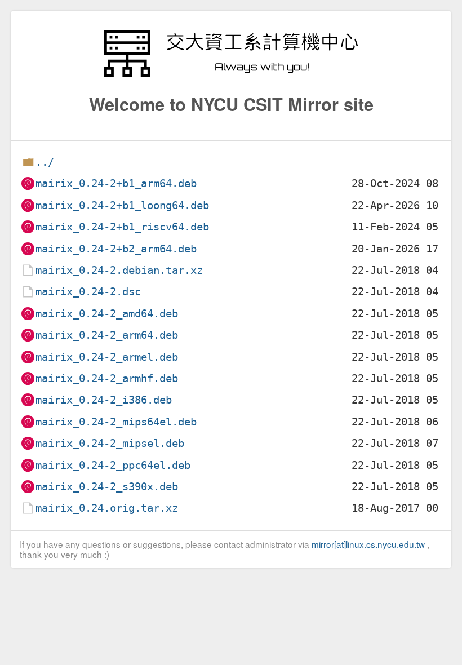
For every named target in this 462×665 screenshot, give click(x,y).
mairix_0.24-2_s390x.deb (106, 486)
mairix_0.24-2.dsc (88, 291)
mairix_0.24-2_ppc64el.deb (112, 465)
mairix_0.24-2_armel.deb (106, 357)
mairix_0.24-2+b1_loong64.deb (122, 205)
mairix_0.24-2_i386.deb (103, 399)
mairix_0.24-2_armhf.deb (106, 378)
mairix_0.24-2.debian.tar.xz (119, 270)
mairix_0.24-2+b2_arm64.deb (116, 248)
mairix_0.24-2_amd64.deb (106, 313)
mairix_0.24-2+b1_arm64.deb (116, 183)
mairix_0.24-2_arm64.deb (106, 335)
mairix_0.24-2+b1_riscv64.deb (122, 226)
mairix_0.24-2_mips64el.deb (116, 421)
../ (44, 162)
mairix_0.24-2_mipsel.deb (109, 443)
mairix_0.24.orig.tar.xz (106, 508)
